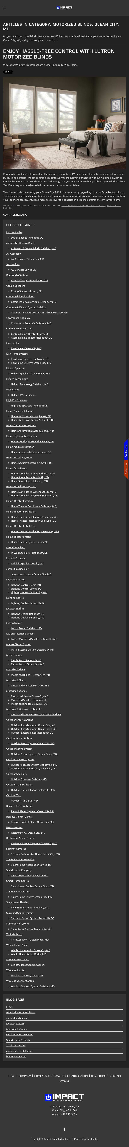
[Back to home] (64, 8)
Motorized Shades (16, 1028)
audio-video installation (19, 1050)
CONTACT (115, 1075)
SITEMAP (64, 1081)
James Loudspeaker (17, 1017)
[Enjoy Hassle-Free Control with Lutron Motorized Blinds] (64, 122)
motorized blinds (114, 192)
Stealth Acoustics (15, 1045)
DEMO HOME (98, 1075)
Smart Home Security (18, 1039)
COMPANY (25, 1075)
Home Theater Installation (20, 1012)
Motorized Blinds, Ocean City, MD (83, 206)
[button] (4, 8)
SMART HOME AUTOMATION (71, 1075)
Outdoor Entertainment (19, 1034)
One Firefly (92, 1138)
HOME (11, 1075)
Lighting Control (15, 1023)
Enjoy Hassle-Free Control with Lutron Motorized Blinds (59, 54)
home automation (16, 1056)
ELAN (9, 1006)
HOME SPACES (42, 1075)
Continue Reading (15, 214)
